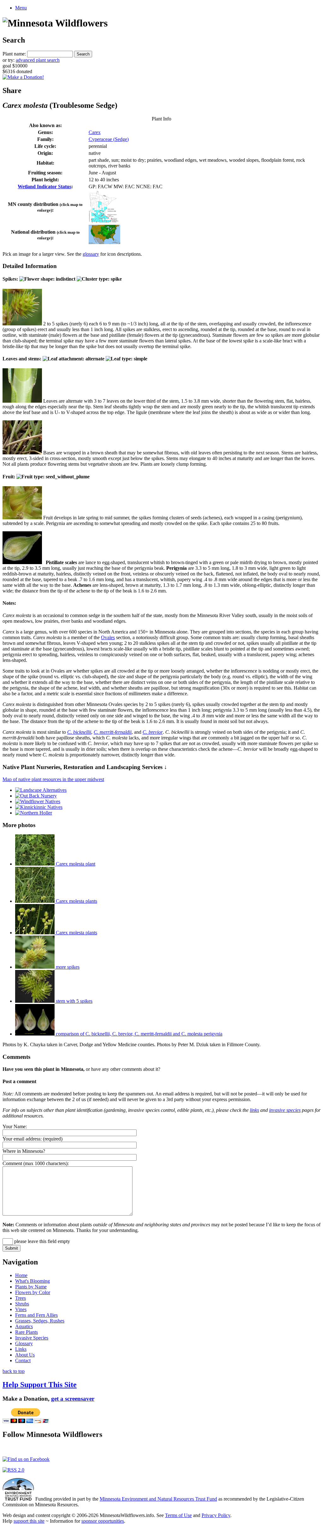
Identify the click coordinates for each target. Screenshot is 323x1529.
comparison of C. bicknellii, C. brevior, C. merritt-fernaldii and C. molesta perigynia (138, 1033)
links (254, 1110)
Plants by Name (31, 1286)
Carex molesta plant (75, 864)
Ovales (108, 637)
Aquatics (24, 1326)
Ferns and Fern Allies (36, 1315)
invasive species (285, 1110)
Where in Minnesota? (24, 1151)
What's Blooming (32, 1281)
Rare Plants (26, 1332)
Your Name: (15, 1126)
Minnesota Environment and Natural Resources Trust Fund (158, 1499)
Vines (20, 1309)
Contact (23, 1360)
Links (20, 1349)
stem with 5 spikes (73, 1001)
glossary (91, 254)
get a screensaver (72, 1398)
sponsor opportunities (102, 1521)
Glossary (24, 1343)
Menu (21, 7)
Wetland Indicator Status (44, 186)
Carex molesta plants (76, 901)
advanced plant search (38, 60)
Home (21, 1275)
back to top (14, 1371)
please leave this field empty (41, 1241)
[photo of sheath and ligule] (22, 401)
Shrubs (22, 1303)
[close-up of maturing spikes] (22, 517)
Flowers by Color (32, 1292)
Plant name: (14, 53)
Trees (20, 1298)
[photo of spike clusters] (22, 323)
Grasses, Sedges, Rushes (39, 1320)
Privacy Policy (216, 1515)
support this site (29, 1521)
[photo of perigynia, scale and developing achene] (22, 562)
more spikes (67, 967)
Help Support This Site (40, 1384)
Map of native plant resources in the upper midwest (53, 779)
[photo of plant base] (22, 452)
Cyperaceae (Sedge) (109, 139)
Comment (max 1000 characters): (36, 1163)
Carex (95, 132)
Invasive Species (31, 1337)
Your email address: (22, 1138)
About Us (25, 1354)
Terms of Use (178, 1515)
